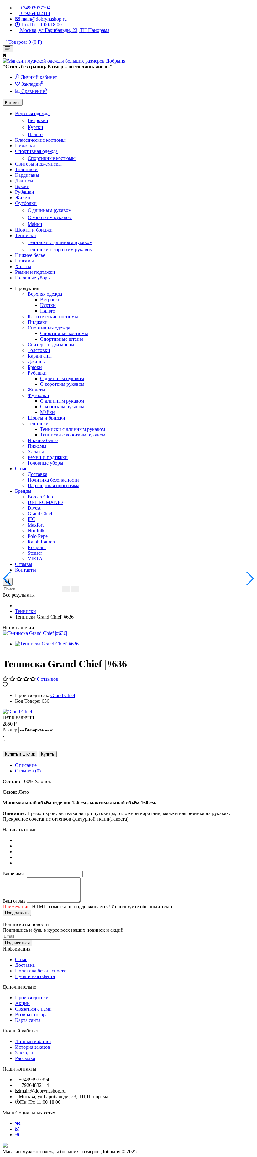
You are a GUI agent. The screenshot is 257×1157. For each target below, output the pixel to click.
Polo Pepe (38, 536)
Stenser (35, 553)
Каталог (12, 102)
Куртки (35, 127)
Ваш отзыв (14, 901)
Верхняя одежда (32, 113)
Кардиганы (27, 175)
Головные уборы (33, 277)
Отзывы (23, 564)
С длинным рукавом (49, 210)
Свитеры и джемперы (38, 163)
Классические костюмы (40, 140)
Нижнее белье (30, 255)
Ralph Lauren (41, 541)
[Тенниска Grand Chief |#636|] (35, 633)
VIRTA (35, 558)
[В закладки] (5, 684)
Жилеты (24, 197)
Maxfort (36, 525)
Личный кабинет (33, 1041)
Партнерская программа (53, 485)
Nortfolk (36, 530)
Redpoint (37, 547)
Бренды (23, 491)
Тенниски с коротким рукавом (60, 249)
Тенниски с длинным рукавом (60, 242)
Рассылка (25, 1058)
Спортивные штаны (61, 339)
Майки (35, 224)
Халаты (23, 266)
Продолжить (17, 912)
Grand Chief (40, 513)
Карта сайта (27, 1020)
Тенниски (25, 235)
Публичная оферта (35, 976)
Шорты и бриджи (34, 229)
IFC (31, 519)
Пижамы (24, 260)
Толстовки (26, 169)
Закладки (25, 1052)
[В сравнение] (11, 684)
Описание (26, 765)
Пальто (35, 134)
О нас (21, 468)
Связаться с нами (33, 1009)
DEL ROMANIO (45, 502)
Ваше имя (13, 873)
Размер (10, 729)
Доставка (37, 474)
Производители (32, 997)
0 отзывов (47, 679)
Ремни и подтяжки (35, 272)
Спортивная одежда (36, 151)
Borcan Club (40, 496)
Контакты (25, 570)
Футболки (26, 203)
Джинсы (24, 180)
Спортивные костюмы (52, 158)
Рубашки (24, 192)
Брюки (22, 186)
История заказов (32, 1047)
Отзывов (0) (28, 770)
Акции (22, 1003)
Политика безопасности (53, 479)
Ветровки (38, 120)
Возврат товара (31, 1014)
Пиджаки (25, 145)
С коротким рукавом (50, 217)
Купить (47, 754)
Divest (34, 508)
